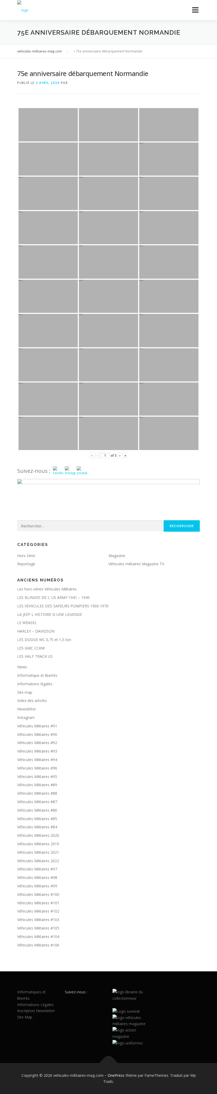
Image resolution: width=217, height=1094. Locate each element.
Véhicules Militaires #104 (38, 936)
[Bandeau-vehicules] (108, 489)
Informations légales (34, 683)
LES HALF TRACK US (35, 656)
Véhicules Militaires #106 (38, 945)
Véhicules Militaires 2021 (38, 852)
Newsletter (26, 708)
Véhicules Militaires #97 (37, 868)
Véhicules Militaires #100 (38, 894)
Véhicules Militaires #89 (37, 784)
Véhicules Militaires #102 (38, 911)
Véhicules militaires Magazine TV (136, 563)
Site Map (24, 1017)
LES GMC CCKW (31, 648)
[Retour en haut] (108, 1062)
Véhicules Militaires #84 (37, 826)
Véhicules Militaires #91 (37, 725)
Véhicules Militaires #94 (37, 759)
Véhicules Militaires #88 (37, 793)
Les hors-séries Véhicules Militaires (47, 589)
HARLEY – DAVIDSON (36, 631)
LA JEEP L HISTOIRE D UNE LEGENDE (49, 614)
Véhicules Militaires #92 (37, 742)
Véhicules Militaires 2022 (38, 860)
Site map (24, 692)
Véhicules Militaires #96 (37, 768)
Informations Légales (35, 1004)
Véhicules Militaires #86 (37, 810)
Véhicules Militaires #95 (37, 776)
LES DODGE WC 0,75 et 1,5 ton (44, 639)
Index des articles (32, 700)
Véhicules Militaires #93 (37, 751)
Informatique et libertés (37, 675)
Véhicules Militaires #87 (37, 801)
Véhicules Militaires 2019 (38, 843)
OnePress (116, 1075)
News (22, 666)
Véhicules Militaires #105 (38, 928)
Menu (195, 9)
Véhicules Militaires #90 (37, 734)
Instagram (26, 717)
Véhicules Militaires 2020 (38, 835)
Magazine (116, 555)
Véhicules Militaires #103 (38, 919)
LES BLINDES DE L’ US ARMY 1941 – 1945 (53, 597)
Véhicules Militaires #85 (37, 818)
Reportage (26, 563)
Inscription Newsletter (36, 1010)
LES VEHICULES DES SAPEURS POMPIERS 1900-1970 (62, 605)
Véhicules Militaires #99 (37, 885)
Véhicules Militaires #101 (38, 902)
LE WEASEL (27, 622)
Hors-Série (26, 555)
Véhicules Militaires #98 (37, 877)
